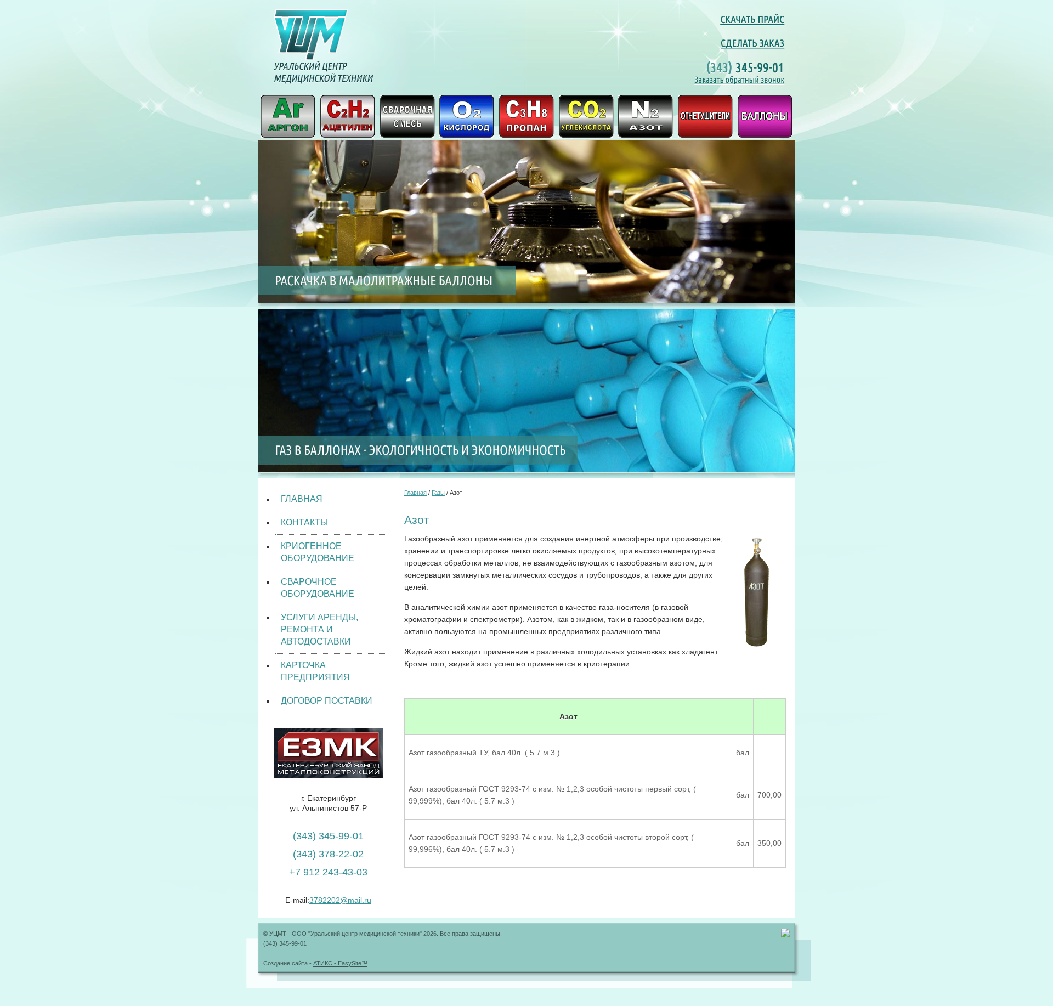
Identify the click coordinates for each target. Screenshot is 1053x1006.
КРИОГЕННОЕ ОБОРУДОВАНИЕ (317, 552)
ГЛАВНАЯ (301, 499)
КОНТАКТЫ (304, 522)
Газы (438, 492)
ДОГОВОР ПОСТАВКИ (326, 700)
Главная (415, 492)
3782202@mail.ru (340, 900)
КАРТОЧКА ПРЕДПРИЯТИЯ (315, 671)
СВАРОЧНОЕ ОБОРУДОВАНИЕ (317, 587)
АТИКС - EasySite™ (340, 963)
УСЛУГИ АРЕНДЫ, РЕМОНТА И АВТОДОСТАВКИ (319, 629)
